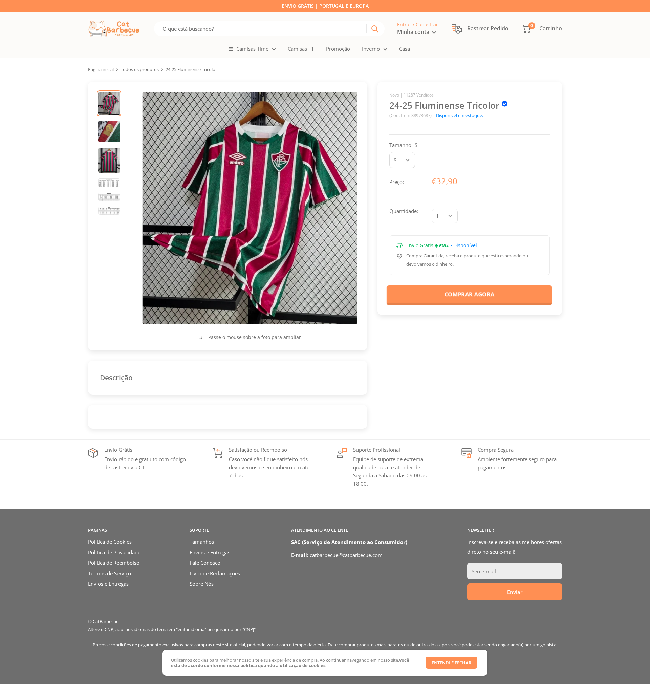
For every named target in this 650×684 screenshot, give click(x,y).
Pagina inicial (101, 69)
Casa (404, 48)
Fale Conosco (205, 562)
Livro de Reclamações (215, 573)
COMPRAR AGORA (469, 294)
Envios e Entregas (108, 583)
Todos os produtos (140, 69)
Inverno (371, 48)
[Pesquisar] (374, 28)
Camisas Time (252, 48)
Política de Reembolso (113, 562)
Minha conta (414, 32)
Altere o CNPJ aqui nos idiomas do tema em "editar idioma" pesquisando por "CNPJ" (172, 629)
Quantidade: (403, 211)
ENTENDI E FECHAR (451, 663)
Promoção (338, 48)
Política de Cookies (110, 541)
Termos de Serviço (109, 573)
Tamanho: (403, 145)
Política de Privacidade (114, 552)
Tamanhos (202, 541)
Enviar (514, 592)
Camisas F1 (301, 48)
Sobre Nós (202, 583)
